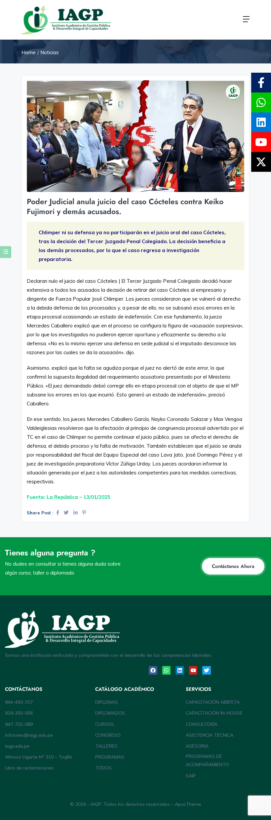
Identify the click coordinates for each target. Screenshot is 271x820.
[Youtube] (193, 670)
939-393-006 (19, 713)
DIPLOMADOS (110, 713)
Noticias (49, 52)
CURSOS (104, 724)
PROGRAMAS (109, 757)
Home (28, 52)
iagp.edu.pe (17, 746)
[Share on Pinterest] (84, 512)
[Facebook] (153, 670)
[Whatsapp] (166, 670)
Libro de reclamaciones (29, 768)
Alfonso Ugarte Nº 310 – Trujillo (38, 757)
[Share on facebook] (58, 512)
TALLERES (106, 746)
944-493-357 (19, 702)
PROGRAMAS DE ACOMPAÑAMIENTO (207, 760)
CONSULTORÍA (201, 724)
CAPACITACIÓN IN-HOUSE (214, 713)
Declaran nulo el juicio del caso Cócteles (73, 281)
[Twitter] (206, 670)
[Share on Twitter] (67, 512)
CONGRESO (108, 735)
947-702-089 (19, 724)
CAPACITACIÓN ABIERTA (213, 702)
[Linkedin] (179, 670)
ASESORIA (197, 746)
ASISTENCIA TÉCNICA (209, 735)
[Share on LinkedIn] (76, 512)
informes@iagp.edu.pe (29, 735)
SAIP (191, 776)
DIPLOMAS (106, 702)
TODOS (103, 768)
